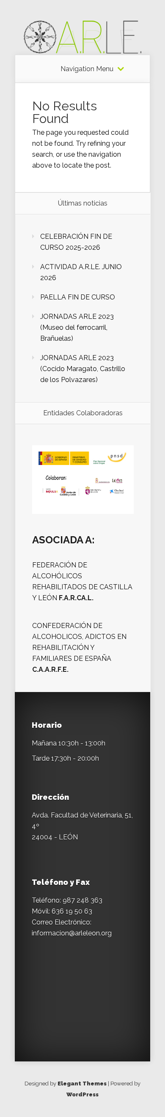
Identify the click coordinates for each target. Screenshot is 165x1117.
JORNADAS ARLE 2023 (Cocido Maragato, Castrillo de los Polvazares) (82, 369)
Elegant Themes (82, 1083)
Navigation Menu (86, 69)
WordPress (82, 1094)
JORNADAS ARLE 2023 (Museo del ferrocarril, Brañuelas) (77, 327)
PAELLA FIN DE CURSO (77, 297)
